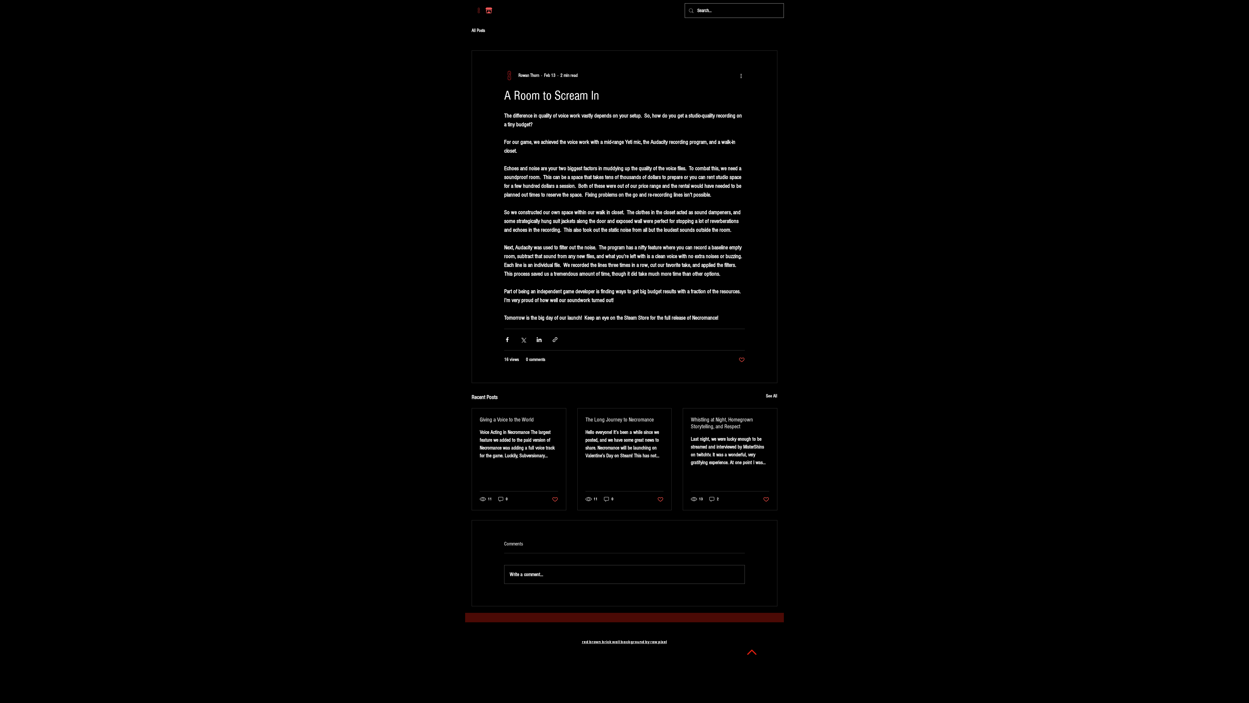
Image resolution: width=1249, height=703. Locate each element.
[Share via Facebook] (507, 340)
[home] (479, 10)
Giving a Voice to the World (507, 419)
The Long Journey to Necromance (619, 419)
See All (771, 396)
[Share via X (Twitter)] (523, 340)
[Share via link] (555, 340)
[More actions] (741, 75)
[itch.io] (489, 10)
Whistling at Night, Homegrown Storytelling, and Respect (722, 423)
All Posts (478, 30)
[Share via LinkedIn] (539, 340)
